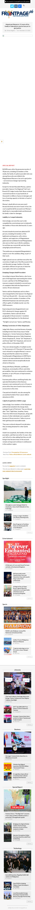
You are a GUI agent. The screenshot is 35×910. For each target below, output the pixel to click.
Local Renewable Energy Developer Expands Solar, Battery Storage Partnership (21, 894)
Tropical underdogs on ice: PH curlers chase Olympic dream (21, 650)
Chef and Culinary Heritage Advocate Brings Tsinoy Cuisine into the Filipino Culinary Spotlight (17, 698)
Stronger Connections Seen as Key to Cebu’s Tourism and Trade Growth (21, 718)
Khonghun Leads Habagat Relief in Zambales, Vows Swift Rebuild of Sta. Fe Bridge (17, 506)
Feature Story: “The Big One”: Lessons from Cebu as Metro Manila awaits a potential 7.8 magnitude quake (17, 815)
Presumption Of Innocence (20, 452)
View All (29, 532)
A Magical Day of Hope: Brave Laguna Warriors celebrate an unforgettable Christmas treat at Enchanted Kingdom (21, 590)
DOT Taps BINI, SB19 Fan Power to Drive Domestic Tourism (20, 708)
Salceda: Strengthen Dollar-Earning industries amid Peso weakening (21, 836)
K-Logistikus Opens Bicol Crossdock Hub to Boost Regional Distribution (20, 775)
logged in (12, 466)
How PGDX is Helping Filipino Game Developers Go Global (20, 885)
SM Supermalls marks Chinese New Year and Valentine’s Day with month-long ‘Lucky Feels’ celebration (21, 577)
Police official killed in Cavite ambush (20, 454)
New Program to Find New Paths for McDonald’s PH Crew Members (21, 525)
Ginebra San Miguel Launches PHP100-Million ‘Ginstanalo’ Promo (20, 766)
